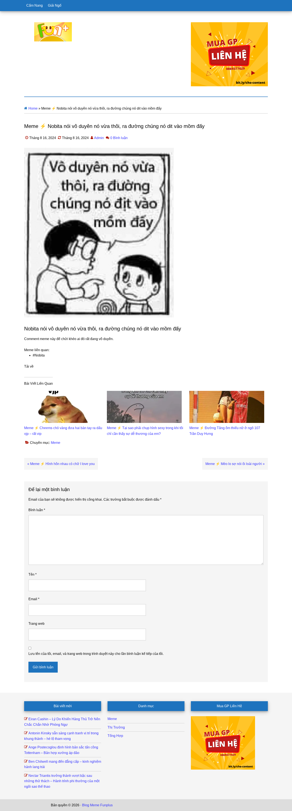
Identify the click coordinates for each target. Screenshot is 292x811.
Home (33, 108)
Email (33, 599)
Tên (32, 574)
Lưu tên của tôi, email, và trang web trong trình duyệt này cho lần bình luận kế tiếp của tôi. (96, 654)
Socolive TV (168, 805)
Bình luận (36, 510)
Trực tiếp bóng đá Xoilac (139, 805)
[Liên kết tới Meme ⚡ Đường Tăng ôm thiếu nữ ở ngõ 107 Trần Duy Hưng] (226, 393)
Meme (55, 442)
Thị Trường (116, 727)
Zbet (117, 805)
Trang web (36, 623)
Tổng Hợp (115, 736)
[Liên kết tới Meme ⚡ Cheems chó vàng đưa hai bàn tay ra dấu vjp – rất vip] (61, 393)
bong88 (235, 805)
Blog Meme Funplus (53, 31)
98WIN (223, 805)
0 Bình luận (119, 138)
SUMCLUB (187, 805)
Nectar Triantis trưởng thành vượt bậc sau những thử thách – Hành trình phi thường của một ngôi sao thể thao (61, 781)
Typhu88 (203, 805)
